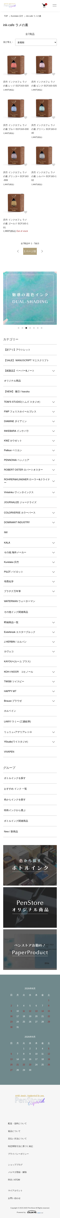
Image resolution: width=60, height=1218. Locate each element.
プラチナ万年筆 (12, 591)
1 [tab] (18, 328)
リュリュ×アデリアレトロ (18, 731)
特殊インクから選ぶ (15, 810)
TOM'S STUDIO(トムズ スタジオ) (22, 401)
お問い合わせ (14, 1198)
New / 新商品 (11, 831)
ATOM (17, 1180)
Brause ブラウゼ (13, 700)
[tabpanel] (30, 298)
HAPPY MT (10, 691)
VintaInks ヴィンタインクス (19, 492)
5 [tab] (34, 328)
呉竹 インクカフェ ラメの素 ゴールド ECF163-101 (15, 223)
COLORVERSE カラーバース (20, 512)
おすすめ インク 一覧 (15, 788)
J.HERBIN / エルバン (15, 641)
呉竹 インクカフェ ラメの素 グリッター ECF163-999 (15, 176)
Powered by (21, 1212)
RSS (10, 1180)
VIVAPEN (9, 751)
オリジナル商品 (12, 380)
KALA (7, 542)
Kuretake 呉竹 (17, 16)
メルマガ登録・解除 (17, 1172)
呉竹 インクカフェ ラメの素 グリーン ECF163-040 (43, 129)
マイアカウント (15, 1190)
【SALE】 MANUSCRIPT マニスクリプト (26, 360)
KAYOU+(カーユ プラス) (17, 661)
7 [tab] (41, 328)
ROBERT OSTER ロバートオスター (23, 469)
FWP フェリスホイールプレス (20, 411)
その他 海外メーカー (15, 552)
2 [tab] (22, 328)
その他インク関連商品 (16, 612)
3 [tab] (26, 328)
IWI (6, 532)
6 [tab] (38, 328)
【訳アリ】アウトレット (17, 349)
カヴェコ (9, 651)
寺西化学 (9, 581)
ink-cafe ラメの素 (33, 16)
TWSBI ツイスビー (14, 681)
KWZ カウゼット (13, 440)
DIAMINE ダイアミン (15, 421)
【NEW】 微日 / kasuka (16, 391)
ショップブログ (15, 1164)
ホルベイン (10, 710)
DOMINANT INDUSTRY (17, 522)
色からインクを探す (15, 799)
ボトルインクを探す (15, 778)
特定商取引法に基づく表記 (20, 1146)
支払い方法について (17, 1138)
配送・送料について (17, 1123)
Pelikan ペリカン (13, 450)
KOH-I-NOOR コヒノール (18, 671)
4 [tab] (30, 328)
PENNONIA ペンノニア (16, 459)
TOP (6, 16)
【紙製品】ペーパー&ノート (19, 370)
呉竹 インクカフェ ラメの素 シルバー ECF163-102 (43, 176)
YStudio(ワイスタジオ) (16, 741)
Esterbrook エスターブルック (19, 631)
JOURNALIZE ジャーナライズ (20, 502)
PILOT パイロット (13, 571)
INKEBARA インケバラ (16, 430)
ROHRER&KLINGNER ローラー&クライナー (27, 481)
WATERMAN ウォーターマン (19, 601)
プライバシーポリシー (18, 1154)
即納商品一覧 (11, 622)
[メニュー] (54, 5)
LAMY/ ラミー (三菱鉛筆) (17, 721)
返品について (14, 1131)
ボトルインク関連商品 (16, 820)
